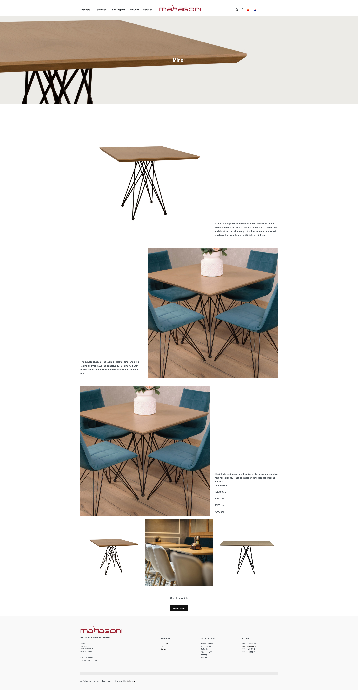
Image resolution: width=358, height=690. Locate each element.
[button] (81, 553)
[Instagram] (248, 657)
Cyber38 (131, 681)
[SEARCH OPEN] (236, 9)
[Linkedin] (253, 657)
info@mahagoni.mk (249, 646)
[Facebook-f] (243, 657)
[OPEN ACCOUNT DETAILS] (242, 9)
